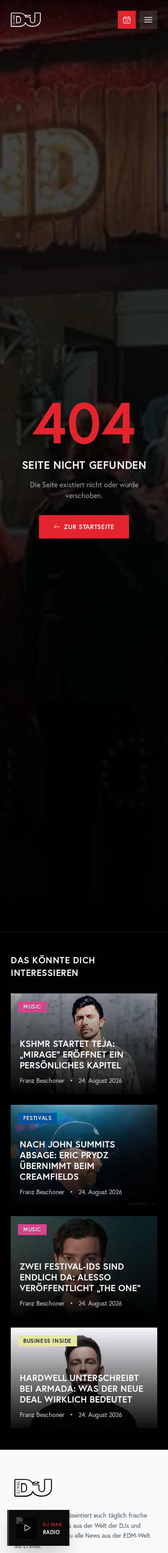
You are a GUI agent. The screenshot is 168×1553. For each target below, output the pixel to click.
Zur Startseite (89, 527)
